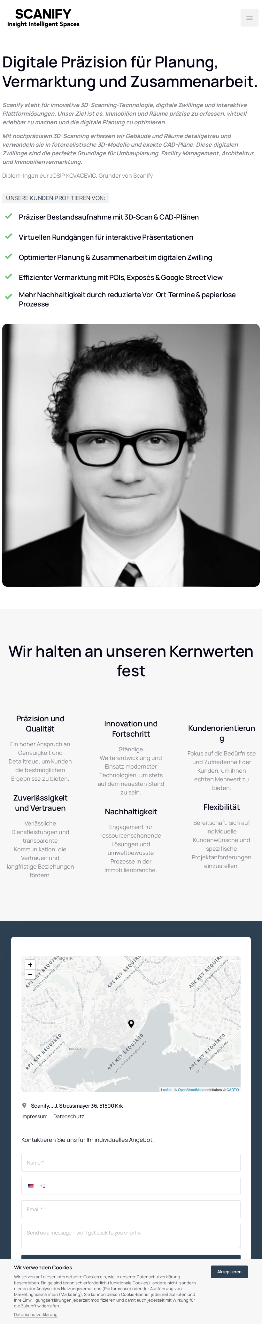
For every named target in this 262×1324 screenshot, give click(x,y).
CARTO (233, 1089)
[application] (131, 1024)
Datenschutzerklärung (36, 1315)
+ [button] (30, 965)
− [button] (30, 974)
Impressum (35, 1116)
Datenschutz (68, 1116)
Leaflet (166, 1089)
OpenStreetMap (190, 1089)
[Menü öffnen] (249, 18)
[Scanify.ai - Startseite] (43, 17)
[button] (131, 1024)
